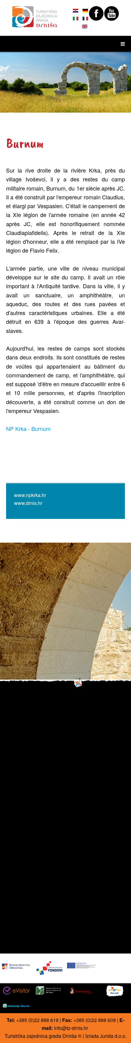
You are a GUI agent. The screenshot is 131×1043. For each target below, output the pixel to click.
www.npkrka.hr (30, 495)
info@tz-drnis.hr (71, 1027)
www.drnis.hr (28, 502)
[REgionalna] (16, 964)
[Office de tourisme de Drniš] (35, 14)
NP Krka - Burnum (28, 428)
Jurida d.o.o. (113, 1035)
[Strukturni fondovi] (49, 967)
